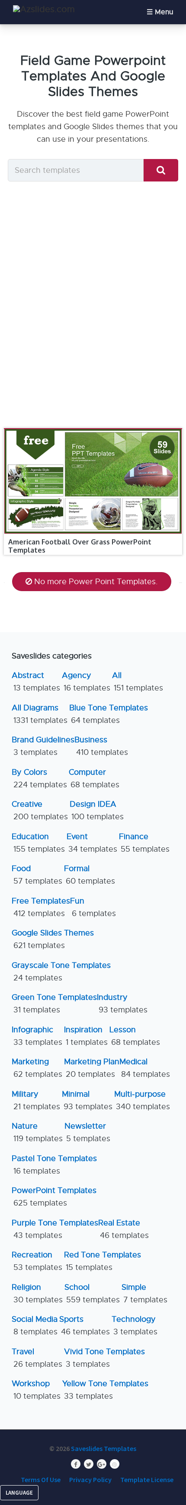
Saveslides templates (103, 1448)
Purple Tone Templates (55, 1229)
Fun (93, 907)
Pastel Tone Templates (54, 1165)
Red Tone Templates (102, 1261)
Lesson (134, 1036)
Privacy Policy (90, 1479)
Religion (37, 1293)
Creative (40, 810)
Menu (164, 12)
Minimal (87, 1100)
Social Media (35, 1325)
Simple (144, 1293)
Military (36, 1100)
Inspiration (86, 1036)
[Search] (161, 170)
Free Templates (41, 907)
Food (37, 875)
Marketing (37, 1068)
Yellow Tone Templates (105, 1390)
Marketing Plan (91, 1068)
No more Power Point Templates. (96, 581)
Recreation (37, 1261)
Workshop (36, 1390)
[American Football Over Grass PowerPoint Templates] (93, 428)
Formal (89, 875)
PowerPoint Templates (54, 1197)
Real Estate (123, 1229)
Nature (37, 1132)
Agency (86, 682)
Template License (146, 1479)
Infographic (37, 1036)
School (92, 1293)
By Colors (39, 778)
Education (38, 843)
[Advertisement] (93, 307)
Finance (144, 843)
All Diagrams (39, 714)
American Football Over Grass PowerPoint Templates (79, 546)
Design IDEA (97, 810)
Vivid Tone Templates (104, 1358)
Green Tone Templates (54, 1004)
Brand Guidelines (43, 746)
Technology (134, 1325)
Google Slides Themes (53, 939)
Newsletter (87, 1132)
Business (101, 746)
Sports (84, 1325)
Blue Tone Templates (108, 714)
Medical (144, 1068)
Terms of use (41, 1479)
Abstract (36, 682)
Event (92, 843)
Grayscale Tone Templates (61, 972)
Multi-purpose (142, 1100)
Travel (37, 1358)
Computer (94, 778)
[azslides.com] (44, 9)
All (137, 682)
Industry (122, 1004)
